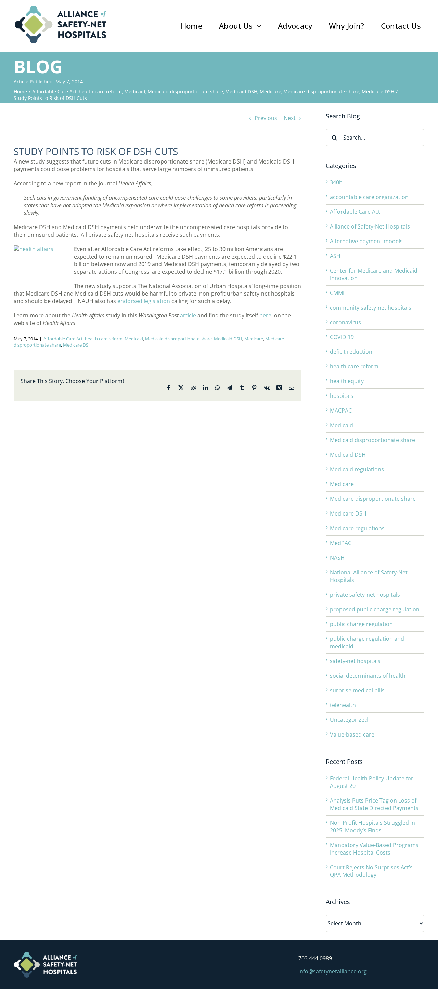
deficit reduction (351, 351)
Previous (266, 118)
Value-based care (352, 734)
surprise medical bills (357, 690)
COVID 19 (342, 337)
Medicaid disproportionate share (178, 339)
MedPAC (340, 543)
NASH (337, 557)
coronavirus (345, 322)
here (265, 315)
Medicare (253, 339)
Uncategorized (349, 720)
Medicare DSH (77, 345)
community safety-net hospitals (370, 307)
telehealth (343, 705)
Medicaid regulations (357, 469)
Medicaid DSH (228, 339)
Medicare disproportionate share (373, 499)
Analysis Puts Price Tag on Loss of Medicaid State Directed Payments (374, 804)
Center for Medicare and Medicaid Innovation (373, 274)
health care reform (104, 339)
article (188, 315)
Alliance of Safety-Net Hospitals (370, 226)
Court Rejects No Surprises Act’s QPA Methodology (371, 871)
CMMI (337, 293)
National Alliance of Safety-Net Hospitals (369, 576)
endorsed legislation (143, 301)
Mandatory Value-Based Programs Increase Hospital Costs (374, 848)
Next (290, 118)
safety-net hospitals (355, 661)
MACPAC (341, 410)
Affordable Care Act (63, 339)
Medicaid (134, 339)
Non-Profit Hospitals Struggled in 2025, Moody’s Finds (372, 826)
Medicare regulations (357, 528)
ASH (335, 256)
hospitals (341, 396)
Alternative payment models (366, 241)
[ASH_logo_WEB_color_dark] (60, 8)
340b (336, 182)
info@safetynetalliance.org (332, 971)
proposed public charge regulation (375, 609)
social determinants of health (367, 675)
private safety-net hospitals (365, 594)
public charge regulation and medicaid (367, 642)
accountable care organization (369, 197)
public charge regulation (361, 624)
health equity (347, 381)
